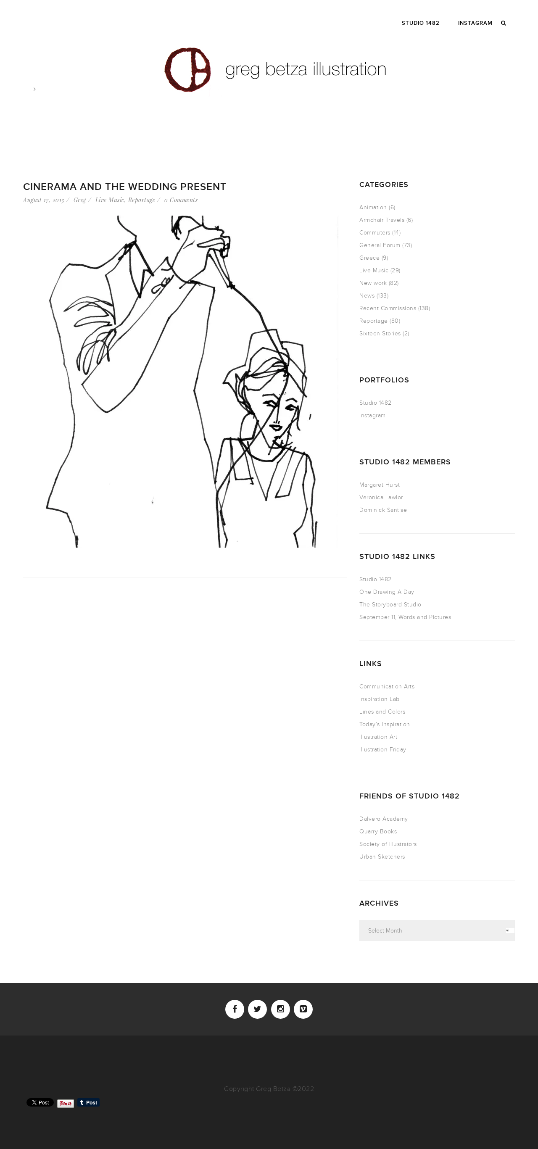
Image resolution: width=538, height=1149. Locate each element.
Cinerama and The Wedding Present (125, 187)
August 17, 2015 (43, 200)
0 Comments (181, 200)
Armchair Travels (381, 220)
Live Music (109, 200)
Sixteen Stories (380, 333)
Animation (373, 207)
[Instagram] (280, 1009)
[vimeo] (303, 1009)
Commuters (374, 232)
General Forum (380, 245)
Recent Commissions (387, 308)
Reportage (142, 200)
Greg (80, 200)
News (366, 295)
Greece (369, 257)
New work (373, 283)
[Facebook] (234, 1009)
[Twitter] (257, 1009)
